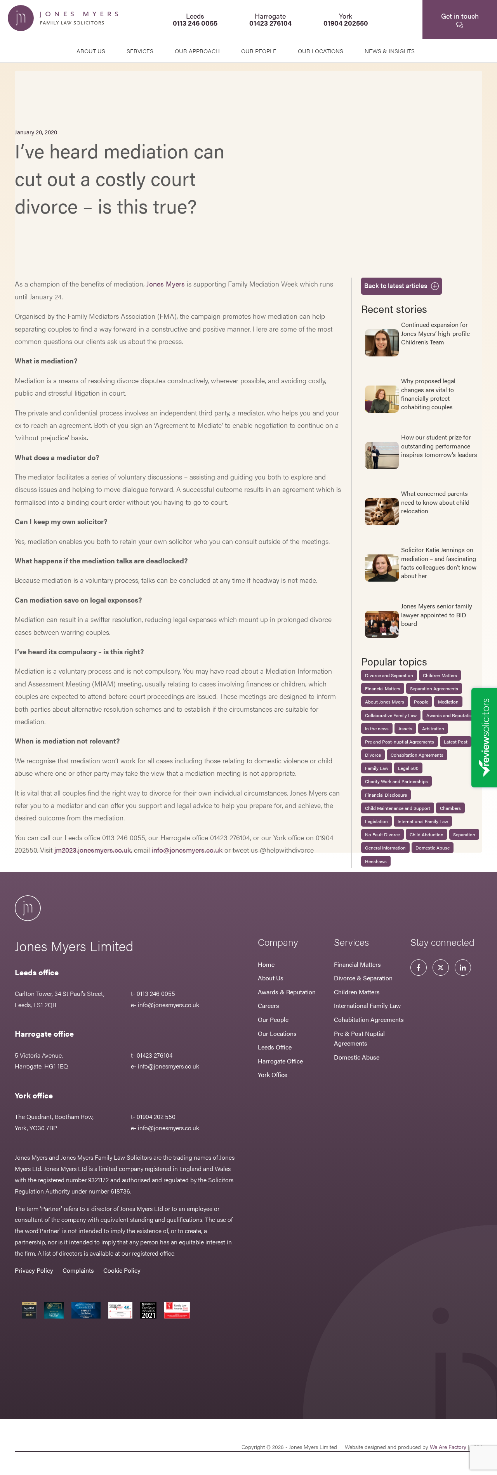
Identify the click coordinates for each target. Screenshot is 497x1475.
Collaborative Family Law (391, 715)
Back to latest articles (395, 285)
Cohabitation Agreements (417, 754)
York (345, 19)
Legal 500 (408, 767)
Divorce (373, 754)
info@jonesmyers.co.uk (187, 850)
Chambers (450, 807)
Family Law (376, 767)
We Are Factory (448, 1447)
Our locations (320, 51)
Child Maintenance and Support (397, 807)
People (421, 701)
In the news (377, 728)
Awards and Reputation (450, 715)
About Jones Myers (384, 701)
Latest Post (455, 741)
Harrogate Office (280, 1060)
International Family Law (423, 821)
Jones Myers (165, 283)
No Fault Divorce (382, 834)
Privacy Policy (34, 1270)
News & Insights (390, 51)
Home (266, 964)
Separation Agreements (434, 688)
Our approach (197, 51)
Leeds (195, 19)
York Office (272, 1074)
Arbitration (433, 728)
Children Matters (440, 675)
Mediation (448, 701)
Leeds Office (275, 1046)
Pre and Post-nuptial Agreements (399, 741)
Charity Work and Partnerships (396, 781)
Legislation (376, 821)
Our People (273, 1019)
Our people (258, 51)
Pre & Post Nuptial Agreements (359, 1038)
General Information (385, 847)
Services (140, 51)
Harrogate (270, 19)
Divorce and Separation (389, 675)
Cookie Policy (122, 1270)
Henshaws (376, 861)
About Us (90, 51)
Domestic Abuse (432, 847)
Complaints (78, 1270)
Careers (268, 1005)
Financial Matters (382, 688)
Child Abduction (426, 834)
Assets (405, 728)
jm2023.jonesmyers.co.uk (92, 850)
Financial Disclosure (386, 794)
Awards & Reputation (287, 991)
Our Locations (277, 1033)
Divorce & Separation (363, 977)
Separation (464, 834)
